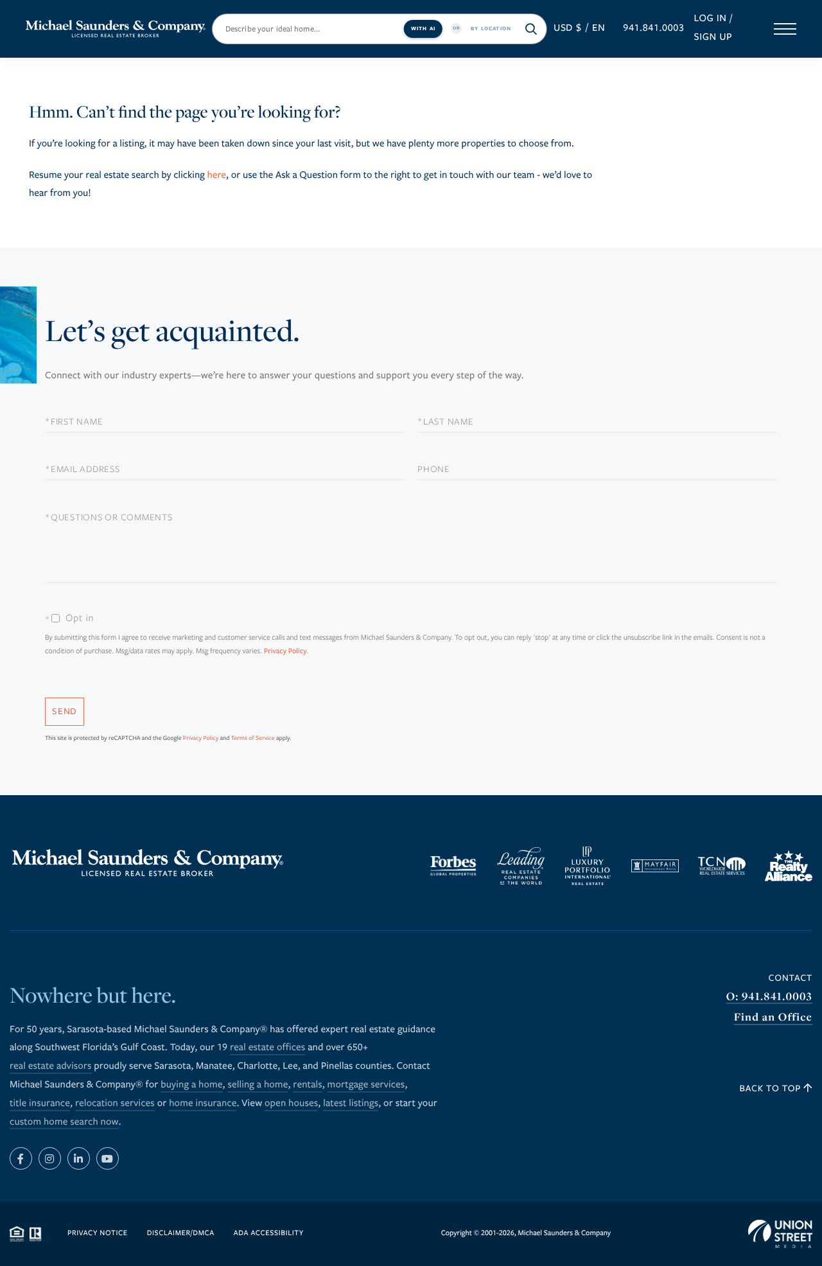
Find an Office (773, 1017)
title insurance (40, 1103)
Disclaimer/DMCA (180, 1233)
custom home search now (64, 1122)
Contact (790, 977)
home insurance (202, 1103)
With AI (423, 27)
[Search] (531, 28)
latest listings (350, 1103)
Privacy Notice (97, 1233)
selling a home (257, 1085)
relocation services (115, 1103)
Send (64, 711)
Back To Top (772, 1088)
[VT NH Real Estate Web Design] (780, 1234)
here (216, 175)
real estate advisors (51, 1066)
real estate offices (267, 1047)
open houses (291, 1103)
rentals (307, 1085)
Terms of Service (253, 738)
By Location (491, 27)
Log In (710, 18)
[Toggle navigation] (785, 29)
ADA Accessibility (269, 1233)
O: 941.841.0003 (769, 996)
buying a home (191, 1085)
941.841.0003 (653, 28)
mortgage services (366, 1085)
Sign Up (713, 37)
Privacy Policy (285, 651)
